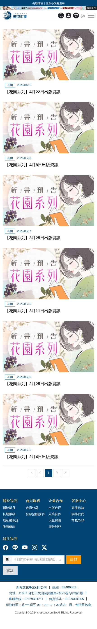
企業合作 (55, 501)
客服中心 (79, 501)
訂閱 (73, 559)
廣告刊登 (54, 526)
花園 (10, 85)
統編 (55, 587)
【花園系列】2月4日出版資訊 (31, 457)
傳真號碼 (55, 599)
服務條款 (9, 526)
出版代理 (55, 508)
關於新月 (9, 508)
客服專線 (15, 599)
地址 (12, 593)
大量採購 (54, 520)
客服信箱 (78, 508)
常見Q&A (78, 520)
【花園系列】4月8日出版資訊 (31, 165)
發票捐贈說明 (35, 514)
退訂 (10, 570)
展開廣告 (91, 8)
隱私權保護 (10, 520)
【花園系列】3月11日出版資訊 (32, 311)
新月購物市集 (15, 15)
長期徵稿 (9, 514)
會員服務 (33, 501)
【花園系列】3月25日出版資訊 (32, 238)
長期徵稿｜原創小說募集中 (48, 3)
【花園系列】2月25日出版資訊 (32, 384)
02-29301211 (34, 599)
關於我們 (10, 501)
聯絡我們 (78, 514)
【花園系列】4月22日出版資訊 (32, 92)
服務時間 (12, 605)
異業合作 (54, 514)
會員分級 (32, 508)
